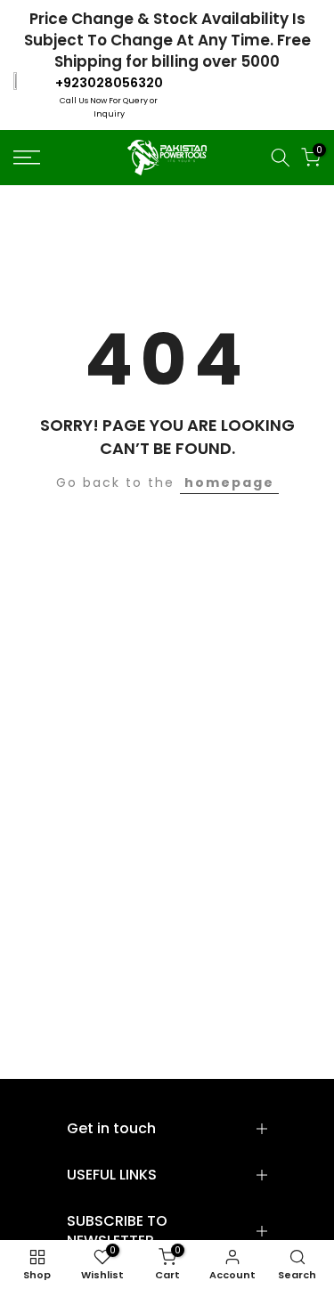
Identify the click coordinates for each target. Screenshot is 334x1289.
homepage (229, 482)
